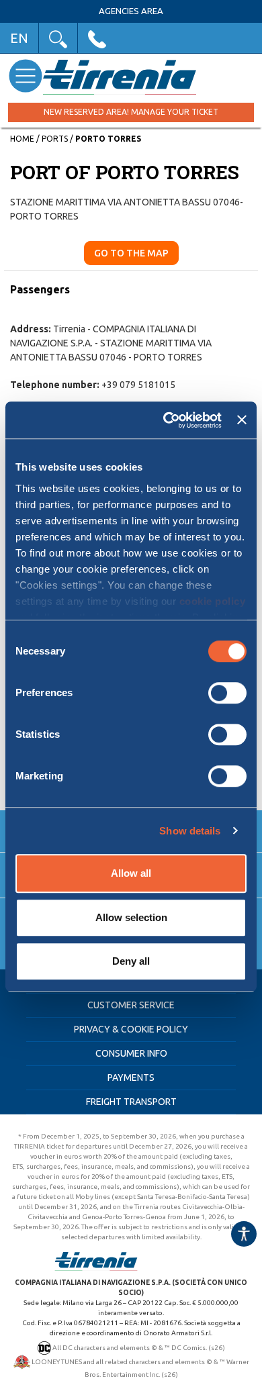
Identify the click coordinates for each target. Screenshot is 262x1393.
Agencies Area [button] (131, 11)
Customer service (131, 1005)
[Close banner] (242, 420)
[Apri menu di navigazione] (25, 75)
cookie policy (212, 601)
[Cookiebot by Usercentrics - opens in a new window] (167, 420)
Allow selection (131, 917)
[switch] (227, 693)
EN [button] (19, 38)
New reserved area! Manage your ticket (131, 111)
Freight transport (131, 1101)
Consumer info (131, 1053)
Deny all (131, 961)
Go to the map (131, 253)
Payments (131, 1077)
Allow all (131, 873)
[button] (58, 38)
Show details (189, 830)
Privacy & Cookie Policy (131, 1029)
